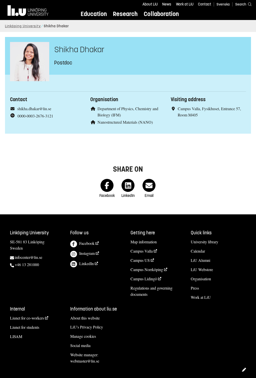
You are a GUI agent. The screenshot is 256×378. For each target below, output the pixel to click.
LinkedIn (86, 263)
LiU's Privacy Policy (86, 327)
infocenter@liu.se (28, 257)
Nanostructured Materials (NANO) (125, 122)
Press (195, 288)
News (166, 4)
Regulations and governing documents (151, 291)
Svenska (223, 4)
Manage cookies (83, 336)
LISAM (16, 336)
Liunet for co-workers (27, 318)
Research (125, 14)
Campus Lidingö (143, 278)
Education (93, 14)
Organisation (201, 278)
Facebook (86, 243)
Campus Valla (141, 251)
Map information (143, 241)
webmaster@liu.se (84, 361)
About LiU (150, 4)
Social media (80, 345)
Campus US (140, 260)
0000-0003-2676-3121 (35, 115)
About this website (85, 318)
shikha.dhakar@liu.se (34, 108)
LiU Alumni (200, 260)
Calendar (198, 251)
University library (204, 241)
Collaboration (161, 14)
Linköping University (23, 26)
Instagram (87, 253)
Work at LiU (185, 4)
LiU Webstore (202, 269)
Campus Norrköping (146, 269)
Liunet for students (24, 327)
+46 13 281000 (27, 264)
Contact (204, 4)
